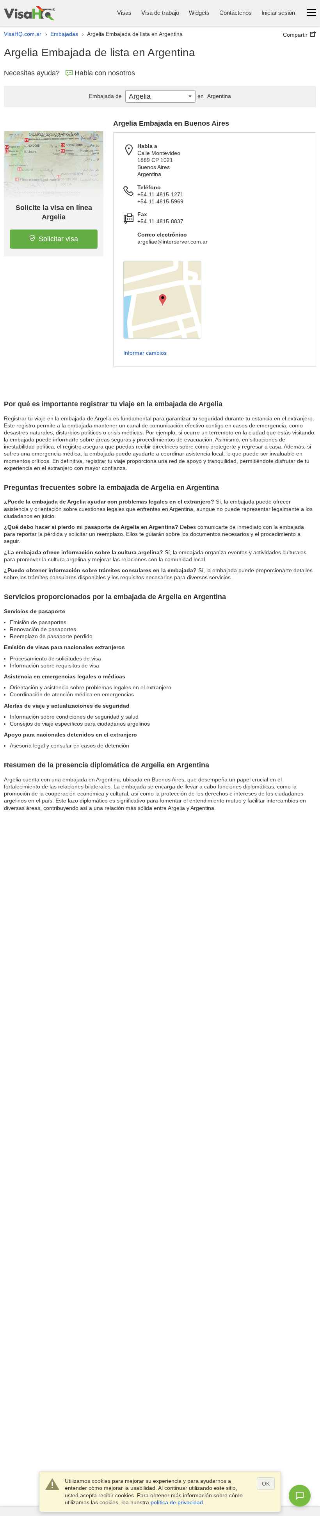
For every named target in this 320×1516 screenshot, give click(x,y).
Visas (124, 12)
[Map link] (162, 300)
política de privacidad (177, 1502)
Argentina (214, 96)
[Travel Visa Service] (29, 13)
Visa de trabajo (160, 12)
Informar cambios (145, 353)
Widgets (199, 12)
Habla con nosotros (105, 73)
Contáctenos (235, 12)
